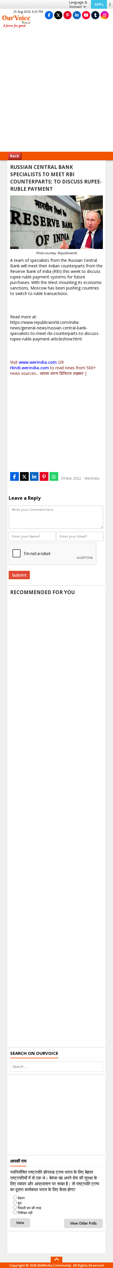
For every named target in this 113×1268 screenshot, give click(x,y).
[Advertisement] (56, 92)
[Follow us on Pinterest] (67, 15)
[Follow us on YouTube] (86, 15)
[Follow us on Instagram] (105, 15)
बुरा (20, 1202)
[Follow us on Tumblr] (95, 15)
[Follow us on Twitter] (58, 15)
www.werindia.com (38, 362)
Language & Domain (78, 4)
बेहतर (21, 1197)
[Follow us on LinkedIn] (77, 15)
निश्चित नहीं (25, 1212)
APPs (98, 4)
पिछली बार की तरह (29, 1207)
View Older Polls (83, 1223)
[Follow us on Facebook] (49, 15)
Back (14, 155)
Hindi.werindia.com (29, 367)
